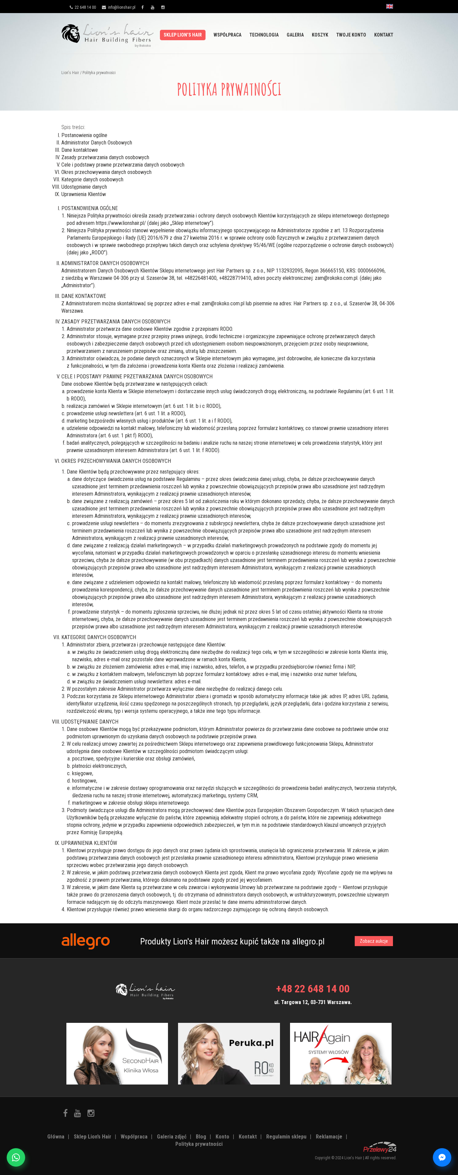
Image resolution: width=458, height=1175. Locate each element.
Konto (222, 1136)
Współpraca (227, 35)
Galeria (295, 35)
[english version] (389, 8)
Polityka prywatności (199, 1144)
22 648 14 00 (85, 7)
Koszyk (320, 35)
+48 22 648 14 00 (313, 988)
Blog (201, 1136)
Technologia (264, 35)
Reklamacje (329, 1136)
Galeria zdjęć (171, 1136)
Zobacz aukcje (374, 941)
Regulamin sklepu (286, 1136)
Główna (55, 1136)
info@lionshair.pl (121, 7)
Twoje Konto (351, 35)
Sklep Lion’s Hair (183, 35)
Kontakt (383, 35)
